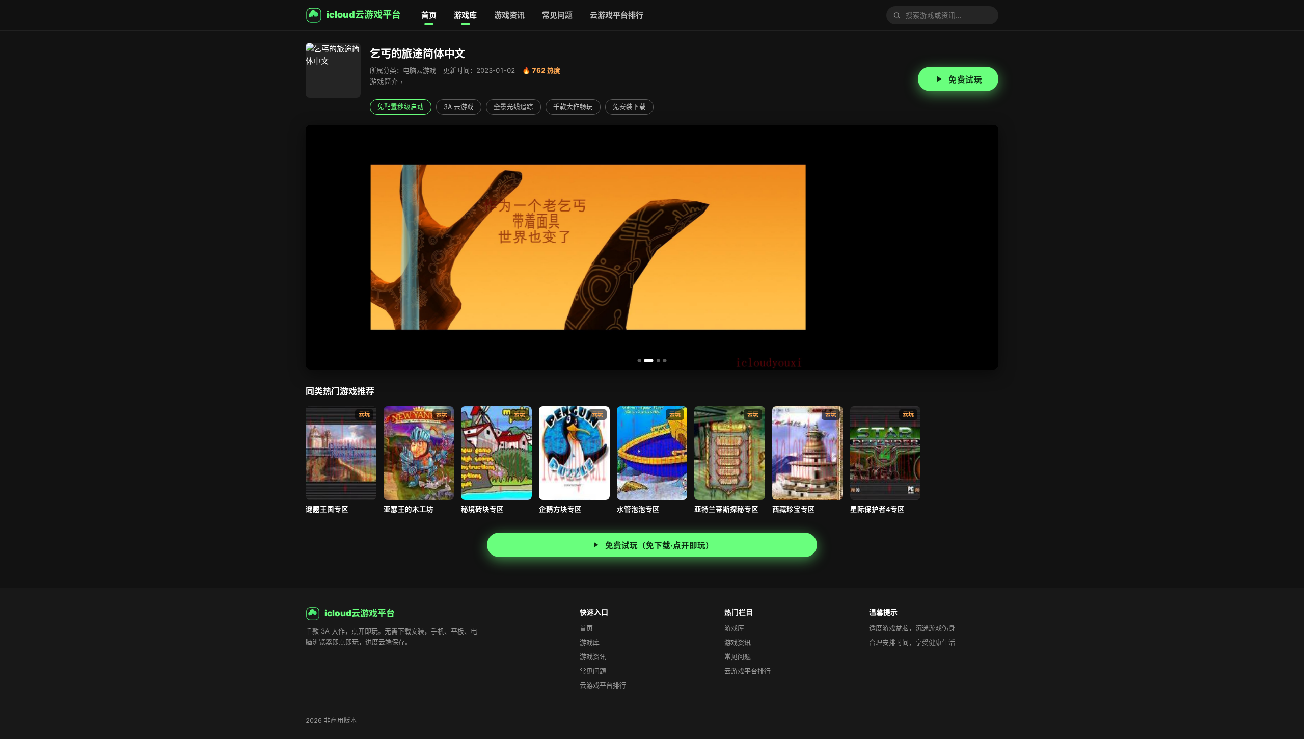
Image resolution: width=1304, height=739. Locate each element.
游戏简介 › (386, 81)
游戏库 (465, 15)
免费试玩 (965, 80)
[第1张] (639, 360)
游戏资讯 (509, 15)
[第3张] (655, 360)
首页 (429, 15)
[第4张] (665, 360)
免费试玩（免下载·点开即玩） (659, 545)
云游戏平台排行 (616, 15)
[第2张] (646, 360)
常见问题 (557, 15)
